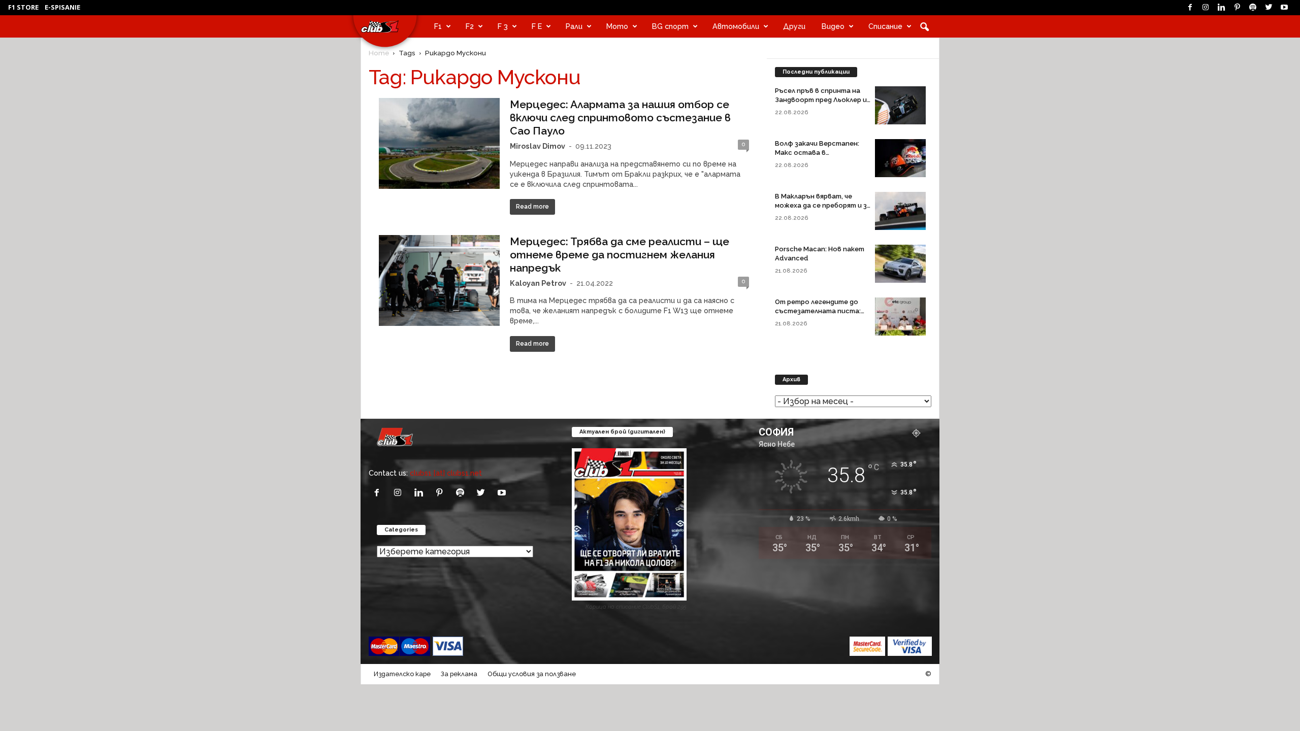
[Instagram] (1205, 7)
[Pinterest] (1237, 7)
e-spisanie (62, 7)
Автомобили (735, 26)
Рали (574, 26)
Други (794, 26)
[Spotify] (1253, 7)
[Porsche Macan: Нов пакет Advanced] (900, 264)
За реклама (459, 674)
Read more (532, 206)
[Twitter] (1268, 7)
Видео (833, 26)
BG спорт (670, 26)
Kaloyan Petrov (538, 283)
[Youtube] (1284, 7)
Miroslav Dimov (537, 146)
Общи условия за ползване (532, 674)
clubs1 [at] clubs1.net (446, 473)
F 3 (503, 26)
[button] (924, 26)
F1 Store (23, 7)
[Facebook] (1190, 7)
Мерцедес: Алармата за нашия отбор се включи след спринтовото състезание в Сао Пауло (620, 117)
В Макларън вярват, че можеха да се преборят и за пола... (823, 205)
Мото (617, 26)
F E (537, 26)
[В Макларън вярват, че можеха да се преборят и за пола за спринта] (900, 211)
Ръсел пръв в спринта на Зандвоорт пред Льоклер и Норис (821, 100)
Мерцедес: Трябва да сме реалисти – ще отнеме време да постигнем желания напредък (619, 254)
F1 (438, 26)
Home (379, 53)
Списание (885, 26)
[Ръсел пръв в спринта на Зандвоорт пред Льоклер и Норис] (900, 105)
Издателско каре (402, 674)
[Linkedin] (1221, 7)
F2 (470, 26)
